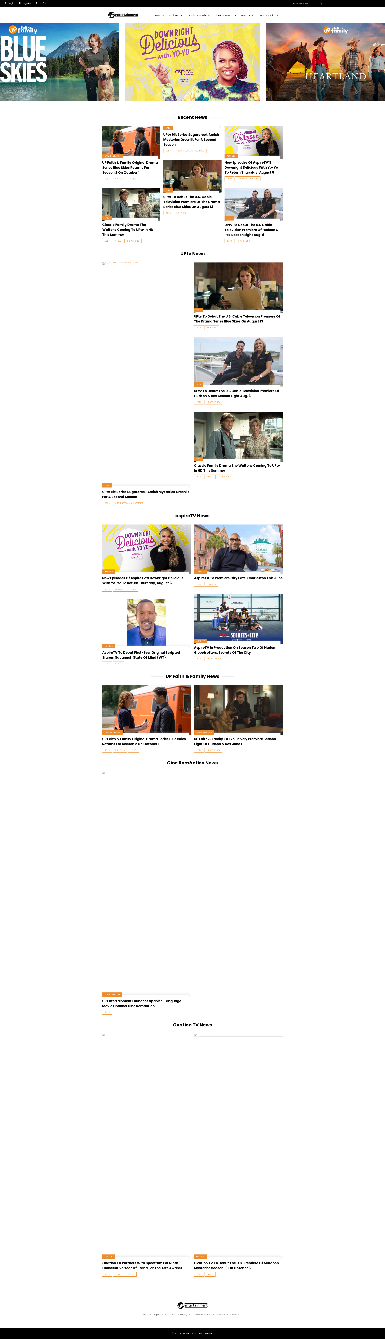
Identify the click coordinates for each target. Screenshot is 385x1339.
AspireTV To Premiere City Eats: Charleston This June (238, 578)
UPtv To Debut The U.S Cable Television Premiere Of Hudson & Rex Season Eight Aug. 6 (252, 230)
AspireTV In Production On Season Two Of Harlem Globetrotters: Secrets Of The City (235, 650)
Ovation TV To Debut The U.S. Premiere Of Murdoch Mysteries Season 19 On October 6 (236, 1265)
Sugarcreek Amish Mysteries (190, 151)
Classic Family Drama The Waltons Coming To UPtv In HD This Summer (127, 229)
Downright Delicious (248, 178)
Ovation (108, 1256)
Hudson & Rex (244, 241)
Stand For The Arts (124, 1274)
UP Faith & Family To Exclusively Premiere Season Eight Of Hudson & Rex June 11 (235, 741)
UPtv (168, 128)
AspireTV (231, 156)
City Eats (211, 584)
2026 (107, 178)
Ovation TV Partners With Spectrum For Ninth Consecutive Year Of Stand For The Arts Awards (142, 1265)
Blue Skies (120, 178)
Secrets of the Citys (217, 658)
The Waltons (133, 241)
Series (133, 178)
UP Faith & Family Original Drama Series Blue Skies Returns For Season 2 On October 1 (130, 167)
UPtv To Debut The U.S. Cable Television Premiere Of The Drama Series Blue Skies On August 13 (191, 202)
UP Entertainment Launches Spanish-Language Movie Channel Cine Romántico (141, 1003)
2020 (107, 1012)
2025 (199, 1274)
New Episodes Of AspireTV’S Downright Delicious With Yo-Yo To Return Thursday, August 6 (251, 167)
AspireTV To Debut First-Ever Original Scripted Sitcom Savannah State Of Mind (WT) (141, 655)
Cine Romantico (112, 994)
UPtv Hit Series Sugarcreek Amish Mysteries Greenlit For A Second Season (191, 139)
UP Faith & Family (112, 156)
